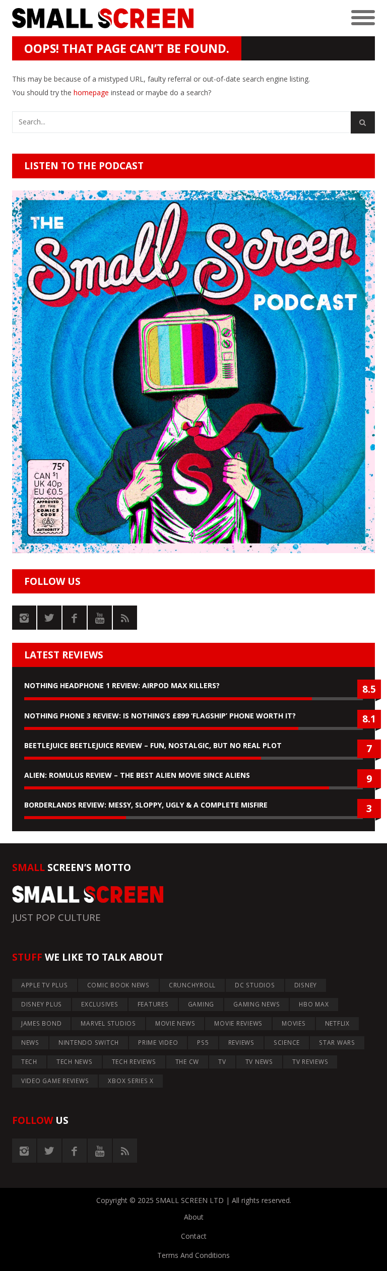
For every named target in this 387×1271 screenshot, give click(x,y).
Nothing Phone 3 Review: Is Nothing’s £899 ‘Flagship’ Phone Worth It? (160, 715)
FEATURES (153, 1004)
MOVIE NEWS (175, 1023)
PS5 (203, 1042)
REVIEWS (241, 1042)
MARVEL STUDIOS (108, 1023)
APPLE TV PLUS (44, 985)
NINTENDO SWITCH (88, 1042)
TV (222, 1061)
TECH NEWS (74, 1061)
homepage (91, 92)
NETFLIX (337, 1023)
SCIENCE (287, 1042)
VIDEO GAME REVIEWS (55, 1081)
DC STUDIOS (255, 985)
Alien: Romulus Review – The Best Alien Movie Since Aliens (137, 775)
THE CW (187, 1061)
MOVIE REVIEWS (238, 1023)
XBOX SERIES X (131, 1081)
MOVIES (294, 1023)
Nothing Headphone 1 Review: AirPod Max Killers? (122, 685)
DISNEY (305, 985)
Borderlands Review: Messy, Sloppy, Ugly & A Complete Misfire (146, 805)
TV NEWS (259, 1061)
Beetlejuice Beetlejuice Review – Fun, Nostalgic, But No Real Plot (153, 745)
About (194, 1217)
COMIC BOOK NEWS (118, 985)
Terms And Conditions (193, 1255)
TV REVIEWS (310, 1061)
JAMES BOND (41, 1023)
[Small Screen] (103, 18)
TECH (29, 1061)
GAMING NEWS (256, 1004)
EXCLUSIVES (99, 1004)
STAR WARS (337, 1042)
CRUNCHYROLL (192, 985)
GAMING (201, 1004)
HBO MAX (314, 1004)
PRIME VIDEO (158, 1042)
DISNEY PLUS (41, 1004)
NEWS (30, 1042)
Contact (194, 1236)
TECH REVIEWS (134, 1061)
